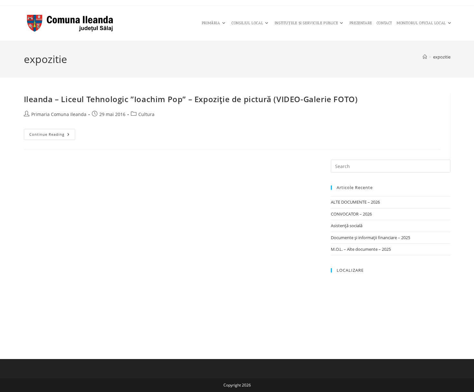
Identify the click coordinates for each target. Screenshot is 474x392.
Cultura (146, 114)
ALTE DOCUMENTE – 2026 (355, 202)
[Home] (425, 57)
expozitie (441, 57)
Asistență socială (346, 225)
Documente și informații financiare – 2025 (370, 237)
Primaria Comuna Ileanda (58, 114)
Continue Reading (52, 135)
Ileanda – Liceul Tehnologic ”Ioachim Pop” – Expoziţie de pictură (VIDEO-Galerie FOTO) (191, 99)
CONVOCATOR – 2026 (351, 214)
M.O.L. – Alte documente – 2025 (361, 249)
